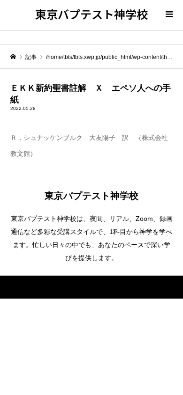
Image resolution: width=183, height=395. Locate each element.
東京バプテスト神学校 (91, 14)
